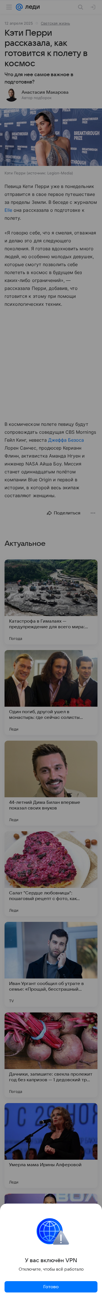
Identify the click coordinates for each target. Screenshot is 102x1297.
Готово (51, 1286)
